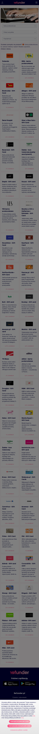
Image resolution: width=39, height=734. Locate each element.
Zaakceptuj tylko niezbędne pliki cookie (19, 726)
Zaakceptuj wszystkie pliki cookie (19, 721)
